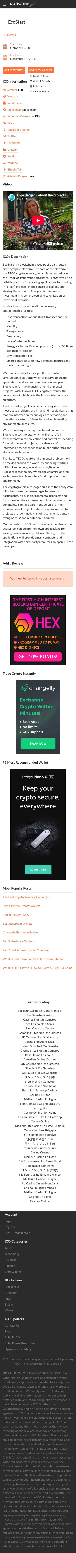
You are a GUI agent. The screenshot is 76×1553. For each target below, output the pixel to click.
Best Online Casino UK (40, 1055)
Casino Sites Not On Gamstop (39, 1046)
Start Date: (16, 44)
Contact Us (12, 1325)
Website (12, 96)
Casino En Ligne (40, 1094)
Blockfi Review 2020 (16, 914)
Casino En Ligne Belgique (40, 1130)
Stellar (9, 1304)
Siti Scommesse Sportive (40, 1134)
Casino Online (40, 1121)
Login (8, 1221)
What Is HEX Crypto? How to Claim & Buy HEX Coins (37, 967)
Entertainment (14, 1271)
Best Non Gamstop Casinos (40, 1090)
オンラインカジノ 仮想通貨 (40, 1170)
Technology (12, 1254)
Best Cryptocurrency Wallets (21, 905)
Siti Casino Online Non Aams (39, 1183)
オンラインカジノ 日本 (40, 1077)
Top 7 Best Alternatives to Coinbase (26, 950)
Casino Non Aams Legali (40, 1041)
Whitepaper (15, 103)
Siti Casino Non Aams (40, 1024)
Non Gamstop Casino (40, 1028)
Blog (8, 1331)
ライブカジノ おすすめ (40, 1143)
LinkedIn (12, 149)
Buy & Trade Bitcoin (17, 1233)
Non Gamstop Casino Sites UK (40, 1103)
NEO (8, 1298)
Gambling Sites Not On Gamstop (40, 1032)
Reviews (10, 34)
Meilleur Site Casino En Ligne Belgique (40, 1125)
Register (10, 1227)
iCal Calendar (39, 86)
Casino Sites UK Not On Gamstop (40, 1117)
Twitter (12, 136)
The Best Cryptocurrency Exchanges (26, 897)
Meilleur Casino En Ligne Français (40, 1010)
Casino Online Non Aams (40, 1086)
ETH (24, 116)
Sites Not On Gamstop (40, 1068)
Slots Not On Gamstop (40, 1081)
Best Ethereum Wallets (17, 923)
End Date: (16, 55)
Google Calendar (40, 76)
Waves (9, 1310)
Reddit (11, 156)
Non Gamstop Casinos (39, 1015)
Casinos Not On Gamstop (39, 1019)
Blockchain (22, 109)
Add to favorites (14, 70)
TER (15, 89)
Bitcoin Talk (14, 169)
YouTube (12, 162)
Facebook (13, 143)
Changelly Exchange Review (21, 932)
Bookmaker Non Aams (40, 1165)
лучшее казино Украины (40, 1148)
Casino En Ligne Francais (40, 1187)
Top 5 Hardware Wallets (18, 941)
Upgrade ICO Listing (18, 1349)
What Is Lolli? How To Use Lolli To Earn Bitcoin (33, 959)
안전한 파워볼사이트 (39, 1139)
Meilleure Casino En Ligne (40, 1179)
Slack (10, 123)
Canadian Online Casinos (40, 1059)
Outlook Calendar (42, 81)
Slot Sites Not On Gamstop (40, 1072)
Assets (9, 1248)
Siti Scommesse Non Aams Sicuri (40, 1161)
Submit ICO (12, 1337)
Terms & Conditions (33, 1364)
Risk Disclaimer (54, 1364)
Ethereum (11, 1292)
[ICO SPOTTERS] (34, 4)
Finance (10, 1265)
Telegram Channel (18, 129)
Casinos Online (40, 1201)
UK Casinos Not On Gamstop (40, 1037)
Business (10, 1259)
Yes (20, 176)
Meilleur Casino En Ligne (40, 1099)
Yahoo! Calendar (40, 91)
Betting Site (39, 1108)
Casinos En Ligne (40, 1196)
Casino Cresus (40, 1152)
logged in (33, 578)
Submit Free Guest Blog (20, 1343)
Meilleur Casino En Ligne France (40, 1174)
